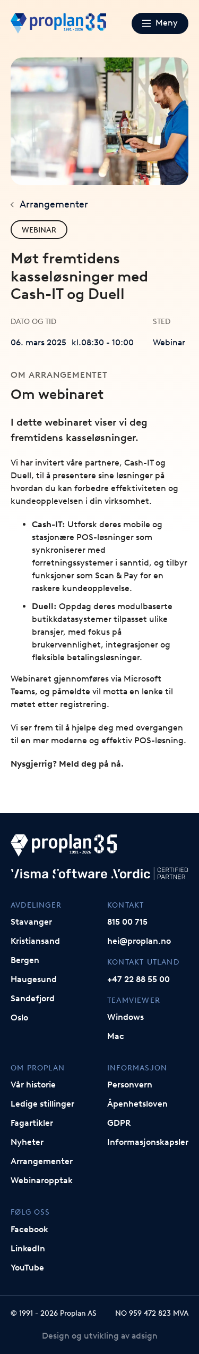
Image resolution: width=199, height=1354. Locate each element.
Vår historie (33, 1084)
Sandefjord (33, 998)
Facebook (29, 1229)
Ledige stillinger (42, 1104)
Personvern (129, 1084)
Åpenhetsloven (137, 1104)
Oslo (19, 1017)
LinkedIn (28, 1248)
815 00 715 (127, 922)
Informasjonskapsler (147, 1142)
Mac (115, 1036)
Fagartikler (32, 1123)
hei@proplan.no (139, 941)
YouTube (27, 1267)
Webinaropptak (42, 1180)
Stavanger (31, 922)
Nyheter (27, 1142)
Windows (125, 1017)
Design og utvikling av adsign (100, 1336)
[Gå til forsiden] (58, 23)
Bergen (25, 960)
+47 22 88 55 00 (138, 979)
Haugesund (34, 979)
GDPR (119, 1123)
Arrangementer (54, 204)
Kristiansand (35, 941)
